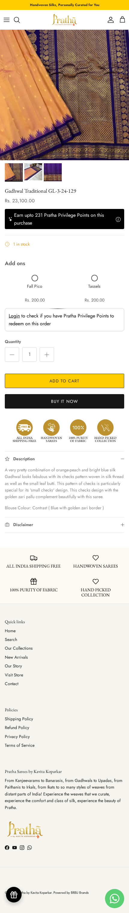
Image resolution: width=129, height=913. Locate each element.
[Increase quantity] (47, 354)
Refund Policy (17, 728)
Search (11, 639)
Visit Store (14, 675)
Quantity (13, 342)
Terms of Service (19, 745)
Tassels (94, 286)
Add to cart (65, 381)
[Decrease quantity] (12, 354)
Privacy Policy (17, 737)
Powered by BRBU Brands (70, 892)
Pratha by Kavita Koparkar (34, 892)
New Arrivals (16, 657)
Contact (11, 684)
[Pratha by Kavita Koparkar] (64, 19)
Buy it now (64, 401)
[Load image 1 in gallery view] (64, 95)
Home (10, 631)
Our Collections (19, 648)
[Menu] (6, 19)
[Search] (19, 19)
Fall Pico (34, 286)
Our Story (13, 666)
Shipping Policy (19, 719)
